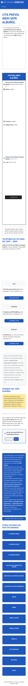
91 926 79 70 (15, 298)
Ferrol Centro (14, 618)
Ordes (14, 607)
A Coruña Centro (14, 544)
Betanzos (14, 660)
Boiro (14, 670)
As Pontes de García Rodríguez (14, 586)
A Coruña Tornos (14, 534)
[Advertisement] (14, 53)
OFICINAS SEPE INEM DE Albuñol (14, 518)
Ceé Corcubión (14, 649)
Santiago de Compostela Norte (14, 576)
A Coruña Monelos (14, 555)
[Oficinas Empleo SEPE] (12, 2)
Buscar (16, 439)
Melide (14, 597)
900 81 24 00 (15, 321)
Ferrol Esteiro (14, 628)
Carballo (14, 639)
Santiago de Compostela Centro (14, 566)
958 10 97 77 (13, 159)
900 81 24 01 (15, 343)
